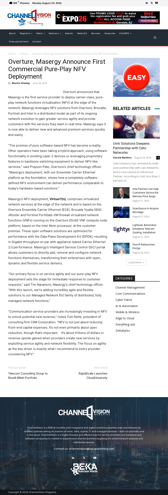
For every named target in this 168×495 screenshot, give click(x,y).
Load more (135, 262)
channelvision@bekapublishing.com (91, 448)
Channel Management (130, 287)
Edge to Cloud (125, 318)
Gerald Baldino (122, 157)
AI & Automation (127, 306)
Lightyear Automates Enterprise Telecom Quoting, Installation (144, 229)
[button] (155, 38)
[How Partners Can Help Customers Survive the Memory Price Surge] (121, 192)
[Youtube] (156, 3)
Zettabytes (123, 330)
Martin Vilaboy (21, 83)
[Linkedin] (146, 3)
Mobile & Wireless (128, 312)
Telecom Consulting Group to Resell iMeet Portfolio (28, 376)
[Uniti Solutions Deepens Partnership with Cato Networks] (136, 127)
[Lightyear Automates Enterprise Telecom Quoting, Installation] (121, 229)
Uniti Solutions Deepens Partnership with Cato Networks (131, 148)
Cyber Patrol (124, 300)
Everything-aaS (125, 324)
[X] (151, 3)
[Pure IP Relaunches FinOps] (121, 248)
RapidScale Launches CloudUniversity (93, 376)
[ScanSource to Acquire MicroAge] (121, 212)
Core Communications (130, 294)
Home (11, 53)
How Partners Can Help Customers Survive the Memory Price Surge (145, 193)
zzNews (23, 53)
